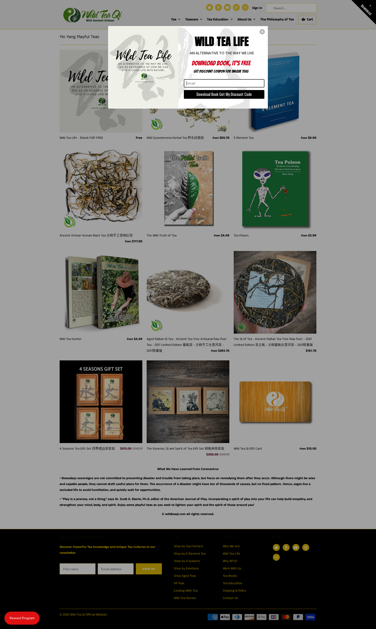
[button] (262, 31)
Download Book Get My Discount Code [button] (224, 94)
